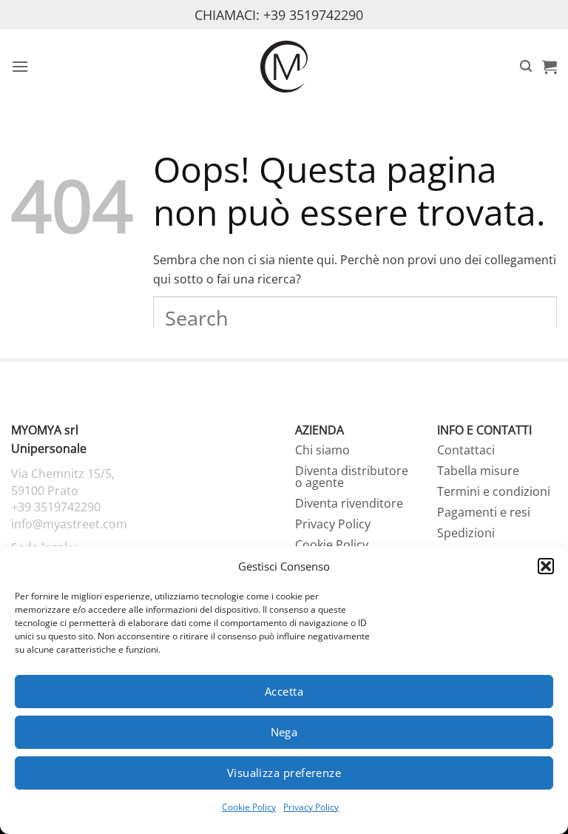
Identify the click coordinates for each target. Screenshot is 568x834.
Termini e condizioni (493, 491)
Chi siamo (322, 450)
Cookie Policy (249, 807)
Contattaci (466, 450)
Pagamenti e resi (483, 512)
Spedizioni (466, 533)
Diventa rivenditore (349, 503)
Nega (284, 731)
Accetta (284, 691)
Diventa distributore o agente (351, 477)
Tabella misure (478, 471)
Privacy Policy (311, 807)
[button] (545, 566)
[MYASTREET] (284, 66)
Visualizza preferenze (284, 772)
